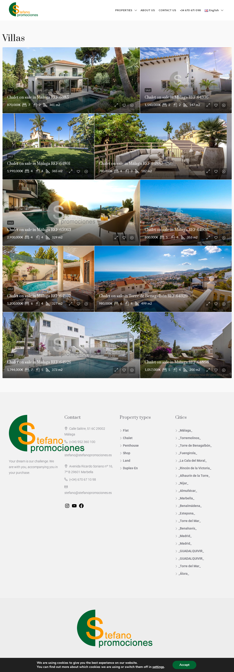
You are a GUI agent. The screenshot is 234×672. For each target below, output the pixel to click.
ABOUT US (148, 10)
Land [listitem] (126, 460)
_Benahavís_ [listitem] (187, 528)
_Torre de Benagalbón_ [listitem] (195, 445)
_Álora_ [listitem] (183, 573)
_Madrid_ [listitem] (184, 536)
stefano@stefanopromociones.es (88, 455)
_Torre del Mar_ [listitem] (189, 521)
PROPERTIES (123, 10)
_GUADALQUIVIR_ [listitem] (191, 551)
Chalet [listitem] (128, 438)
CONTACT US (167, 10)
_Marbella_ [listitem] (186, 498)
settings (158, 667)
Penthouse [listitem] (131, 445)
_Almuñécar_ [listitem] (187, 491)
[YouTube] (74, 506)
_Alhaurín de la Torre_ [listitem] (194, 475)
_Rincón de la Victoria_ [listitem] (194, 468)
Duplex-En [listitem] (130, 468)
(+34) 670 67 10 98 (82, 479)
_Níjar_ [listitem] (183, 483)
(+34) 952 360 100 (82, 442)
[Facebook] (81, 506)
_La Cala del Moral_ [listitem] (192, 460)
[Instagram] (67, 506)
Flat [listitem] (126, 430)
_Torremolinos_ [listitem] (189, 438)
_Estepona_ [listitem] (186, 513)
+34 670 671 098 (190, 10)
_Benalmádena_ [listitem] (190, 506)
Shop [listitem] (126, 453)
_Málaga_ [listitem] (185, 430)
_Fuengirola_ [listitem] (187, 453)
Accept (184, 665)
